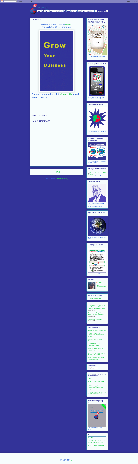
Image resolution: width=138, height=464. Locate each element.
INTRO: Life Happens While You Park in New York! (96, 382)
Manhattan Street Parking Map (97, 330)
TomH (100, 282)
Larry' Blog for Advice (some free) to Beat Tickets (96, 353)
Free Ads (91, 438)
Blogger (74, 460)
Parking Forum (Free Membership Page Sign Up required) (96, 334)
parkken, (69, 24)
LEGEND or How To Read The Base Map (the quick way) (97, 393)
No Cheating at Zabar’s (95, 319)
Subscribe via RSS (95, 298)
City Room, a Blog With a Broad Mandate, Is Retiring (96, 313)
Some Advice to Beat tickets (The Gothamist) (96, 358)
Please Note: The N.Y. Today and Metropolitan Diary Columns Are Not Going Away (96, 306)
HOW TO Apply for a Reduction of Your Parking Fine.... (95, 387)
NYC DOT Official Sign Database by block (94, 344)
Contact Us (66, 94)
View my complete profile (101, 285)
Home (57, 172)
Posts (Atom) (62, 178)
